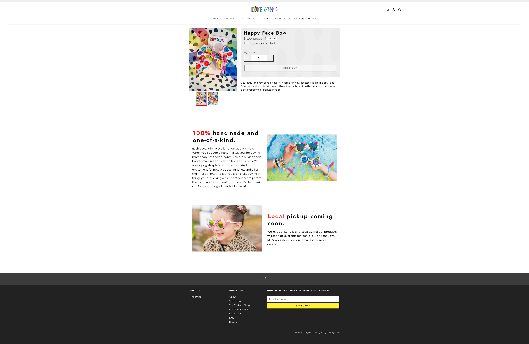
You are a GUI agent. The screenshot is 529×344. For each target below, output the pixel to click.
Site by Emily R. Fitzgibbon (327, 332)
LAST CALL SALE (238, 309)
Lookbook (235, 313)
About (232, 296)
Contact (233, 322)
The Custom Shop (239, 305)
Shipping (249, 43)
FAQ (231, 317)
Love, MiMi (308, 332)
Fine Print (195, 296)
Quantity (249, 53)
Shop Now (235, 301)
